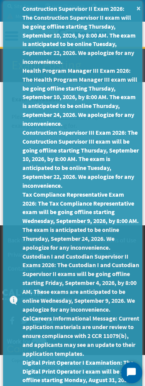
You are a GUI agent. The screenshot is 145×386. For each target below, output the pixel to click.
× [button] (138, 8)
